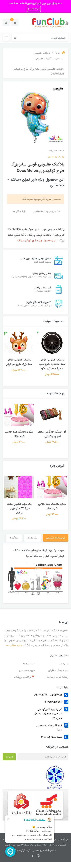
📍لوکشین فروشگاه (24, 677)
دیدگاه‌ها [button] (13, 538)
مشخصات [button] (32, 538)
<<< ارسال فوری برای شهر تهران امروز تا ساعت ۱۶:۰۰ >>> (35, 3)
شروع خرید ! (34, 9)
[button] (14, 22)
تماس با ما (29, 664)
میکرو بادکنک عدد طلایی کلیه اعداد (19, 434)
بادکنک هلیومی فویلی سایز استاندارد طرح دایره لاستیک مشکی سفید (52, 364)
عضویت (9, 757)
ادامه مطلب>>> (14, 645)
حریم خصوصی (27, 670)
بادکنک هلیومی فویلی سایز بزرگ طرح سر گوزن (19, 362)
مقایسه (17, 211)
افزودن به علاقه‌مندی (45, 211)
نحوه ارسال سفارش (58, 670)
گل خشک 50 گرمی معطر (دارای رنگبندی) (52, 434)
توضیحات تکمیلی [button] (55, 538)
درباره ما (64, 664)
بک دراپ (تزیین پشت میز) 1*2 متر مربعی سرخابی (19, 508)
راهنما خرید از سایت (57, 677)
